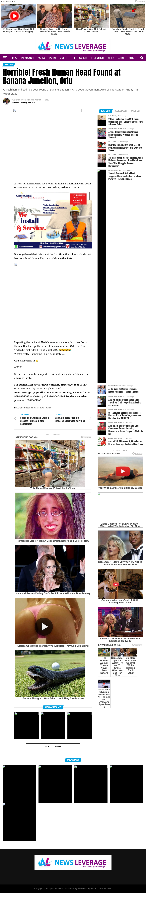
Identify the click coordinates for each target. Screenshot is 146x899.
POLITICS (41, 57)
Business (83, 57)
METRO (111, 57)
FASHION (52, 57)
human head (38, 408)
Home (14, 57)
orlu (49, 408)
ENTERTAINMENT (97, 57)
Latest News (80, 65)
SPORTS (63, 57)
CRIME (131, 57)
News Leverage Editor (24, 102)
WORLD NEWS (65, 65)
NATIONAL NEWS (27, 57)
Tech (72, 57)
